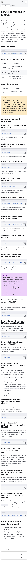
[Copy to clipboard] (24, 53)
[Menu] (26, 2)
